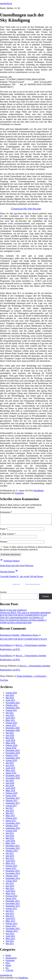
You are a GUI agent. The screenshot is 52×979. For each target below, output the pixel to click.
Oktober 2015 (12, 851)
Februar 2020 (11, 745)
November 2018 (13, 778)
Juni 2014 (10, 886)
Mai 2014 (10, 888)
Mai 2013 (10, 916)
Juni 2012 (10, 933)
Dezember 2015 (13, 845)
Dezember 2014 (13, 871)
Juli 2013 (10, 911)
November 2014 (13, 873)
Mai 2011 (10, 943)
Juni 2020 (10, 735)
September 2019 (13, 758)
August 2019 (11, 760)
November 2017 (13, 798)
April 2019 (10, 768)
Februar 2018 (11, 793)
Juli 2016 (10, 833)
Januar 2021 (11, 725)
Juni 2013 (10, 913)
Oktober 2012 (12, 931)
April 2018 (10, 788)
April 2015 (10, 861)
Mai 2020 (10, 738)
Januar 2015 (11, 868)
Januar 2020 (11, 748)
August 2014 (11, 881)
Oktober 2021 (12, 705)
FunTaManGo (6, 645)
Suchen (3, 592)
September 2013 (13, 906)
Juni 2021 (10, 715)
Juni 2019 (10, 765)
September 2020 (13, 730)
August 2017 (11, 805)
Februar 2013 (11, 923)
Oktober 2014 (12, 876)
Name (3, 529)
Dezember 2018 (13, 775)
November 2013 (13, 903)
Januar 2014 (11, 898)
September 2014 (13, 878)
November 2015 (13, 848)
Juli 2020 (10, 733)
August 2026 (11, 692)
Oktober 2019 (12, 755)
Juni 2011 (10, 941)
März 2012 (10, 938)
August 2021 (11, 710)
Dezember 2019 (13, 750)
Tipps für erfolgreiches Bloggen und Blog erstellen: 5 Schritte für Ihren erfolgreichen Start (23, 621)
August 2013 (11, 908)
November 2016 (13, 823)
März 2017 (10, 815)
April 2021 (10, 718)
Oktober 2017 (12, 800)
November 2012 (13, 928)
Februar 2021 (11, 723)
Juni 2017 (10, 810)
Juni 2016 (10, 835)
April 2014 (10, 891)
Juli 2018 (10, 780)
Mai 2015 (10, 858)
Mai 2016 (10, 838)
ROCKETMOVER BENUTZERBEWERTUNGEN (23, 615)
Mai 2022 (10, 697)
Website (3, 542)
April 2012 (10, 936)
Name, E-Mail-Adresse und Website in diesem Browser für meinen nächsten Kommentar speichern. (26, 548)
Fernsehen (19, 493)
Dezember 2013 (13, 901)
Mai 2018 (10, 785)
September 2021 (13, 708)
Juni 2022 (10, 695)
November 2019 (13, 753)
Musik (8, 965)
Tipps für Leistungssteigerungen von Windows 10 (22, 617)
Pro (7, 968)
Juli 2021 (10, 713)
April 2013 (10, 918)
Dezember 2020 (13, 728)
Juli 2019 (10, 763)
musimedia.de (6, 3)
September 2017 (13, 803)
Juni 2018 (10, 783)
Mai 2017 (10, 813)
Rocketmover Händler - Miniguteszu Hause (19, 635)
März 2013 (10, 921)
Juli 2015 (10, 853)
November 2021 (13, 702)
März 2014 (10, 893)
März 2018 (10, 790)
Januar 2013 (11, 926)
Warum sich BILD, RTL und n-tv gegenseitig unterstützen (25, 612)
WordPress (23, 977)
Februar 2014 (11, 896)
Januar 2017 (11, 820)
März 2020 (10, 743)
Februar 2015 (11, 866)
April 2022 (10, 700)
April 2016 (10, 840)
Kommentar (6, 512)
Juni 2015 (10, 856)
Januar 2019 (11, 773)
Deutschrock (11, 958)
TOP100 (9, 970)
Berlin (8, 955)
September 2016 (13, 828)
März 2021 (10, 720)
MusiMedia (39, 490)
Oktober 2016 (12, 825)
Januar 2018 (11, 795)
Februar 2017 (11, 818)
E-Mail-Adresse (8, 534)
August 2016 (11, 830)
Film (8, 963)
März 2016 (10, 843)
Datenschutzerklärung (32, 584)
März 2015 (10, 863)
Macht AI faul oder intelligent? (13, 610)
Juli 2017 (10, 808)
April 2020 (10, 740)
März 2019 (10, 770)
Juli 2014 (10, 883)
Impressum (16, 584)
